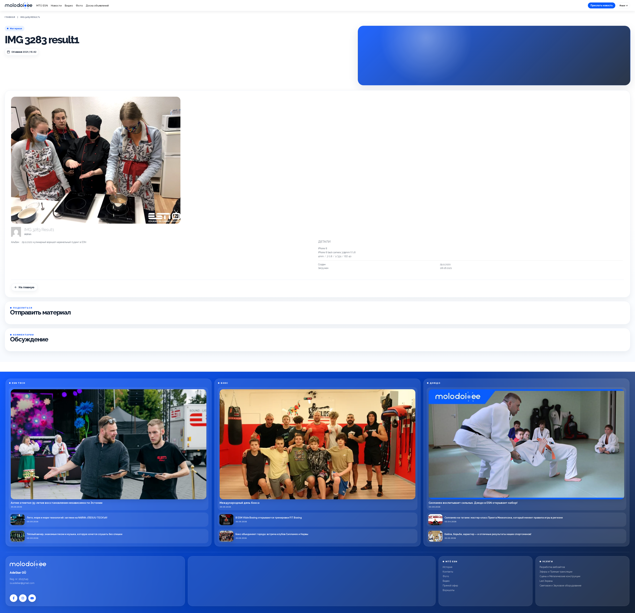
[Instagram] (23, 598)
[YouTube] (32, 598)
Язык (622, 5)
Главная (10, 17)
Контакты (448, 571)
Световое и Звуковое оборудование (560, 585)
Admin (27, 234)
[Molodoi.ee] (28, 564)
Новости (56, 5)
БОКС (224, 383)
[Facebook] (13, 598)
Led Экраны (546, 581)
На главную (26, 287)
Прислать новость (602, 5)
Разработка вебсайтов (552, 567)
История (447, 567)
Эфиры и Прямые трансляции (556, 571)
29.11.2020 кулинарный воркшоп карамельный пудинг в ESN (54, 242)
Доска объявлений (97, 5)
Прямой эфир (450, 585)
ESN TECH (18, 383)
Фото (79, 5)
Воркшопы (448, 590)
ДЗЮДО (435, 383)
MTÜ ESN (42, 5)
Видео (69, 5)
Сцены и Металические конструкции (560, 576)
